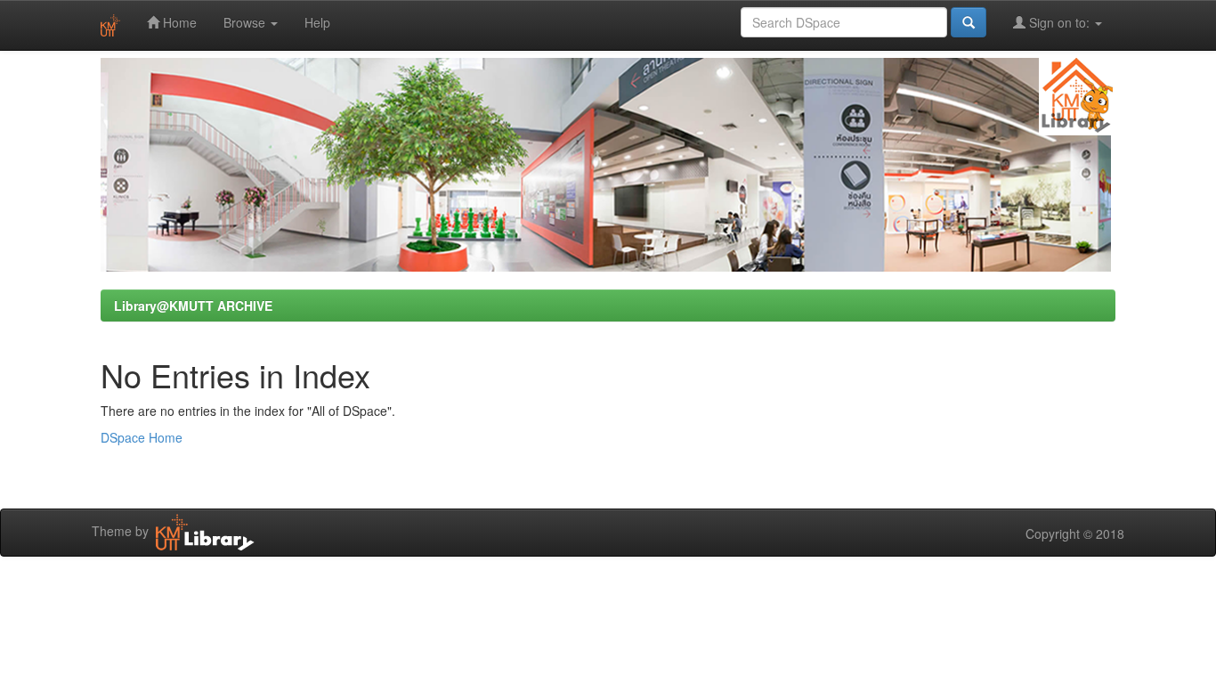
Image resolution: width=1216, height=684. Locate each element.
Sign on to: (1059, 22)
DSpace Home (141, 437)
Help (317, 22)
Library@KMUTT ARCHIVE (193, 305)
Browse (246, 22)
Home (178, 22)
